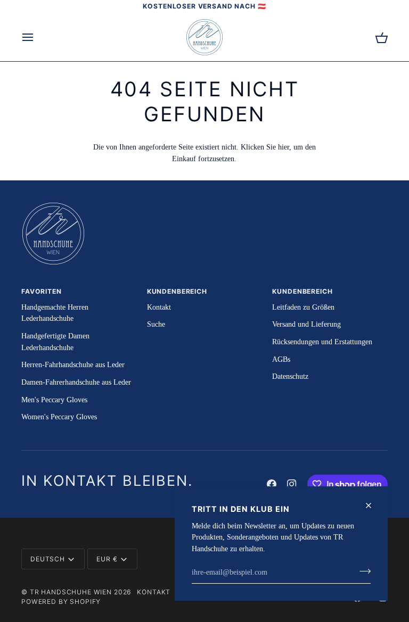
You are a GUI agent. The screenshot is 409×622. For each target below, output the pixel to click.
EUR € (106, 559)
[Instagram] (292, 484)
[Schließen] (373, 505)
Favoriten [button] (41, 291)
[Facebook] (271, 484)
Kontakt (159, 307)
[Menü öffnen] (37, 37)
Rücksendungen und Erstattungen (322, 341)
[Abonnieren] (362, 570)
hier (283, 147)
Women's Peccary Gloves (59, 416)
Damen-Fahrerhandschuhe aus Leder (76, 382)
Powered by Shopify (61, 602)
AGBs (281, 359)
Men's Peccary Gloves (54, 399)
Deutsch (47, 559)
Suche (156, 324)
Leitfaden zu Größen (303, 307)
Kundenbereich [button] (177, 291)
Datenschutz (290, 376)
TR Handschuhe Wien (71, 592)
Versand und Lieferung (306, 324)
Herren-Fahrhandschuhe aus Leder (73, 364)
